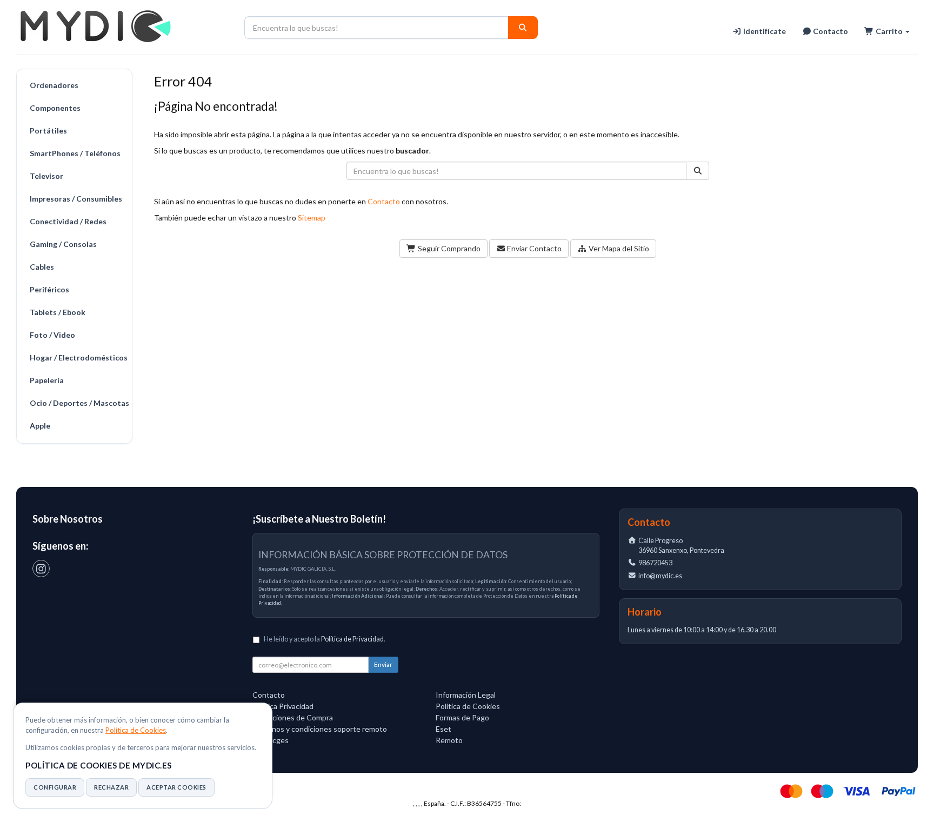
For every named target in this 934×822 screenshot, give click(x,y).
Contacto (829, 31)
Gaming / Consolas (63, 244)
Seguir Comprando (448, 248)
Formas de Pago (462, 717)
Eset (443, 728)
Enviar (383, 664)
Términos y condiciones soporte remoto (319, 728)
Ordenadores (54, 85)
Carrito (889, 31)
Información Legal (466, 694)
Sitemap (311, 217)
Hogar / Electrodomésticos (78, 357)
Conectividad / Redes (68, 221)
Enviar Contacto (533, 248)
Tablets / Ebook (57, 312)
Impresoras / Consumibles (76, 198)
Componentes (55, 107)
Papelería (47, 380)
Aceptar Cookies (176, 787)
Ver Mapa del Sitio (618, 248)
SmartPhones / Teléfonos (75, 153)
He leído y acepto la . (324, 639)
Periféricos (49, 289)
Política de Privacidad (352, 639)
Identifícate (764, 31)
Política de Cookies (135, 730)
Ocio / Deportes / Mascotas (78, 402)
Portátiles (48, 130)
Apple (40, 425)
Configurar (55, 787)
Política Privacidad (282, 706)
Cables (42, 266)
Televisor (46, 176)
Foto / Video (52, 334)
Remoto (449, 740)
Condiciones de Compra (292, 717)
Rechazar (111, 787)
